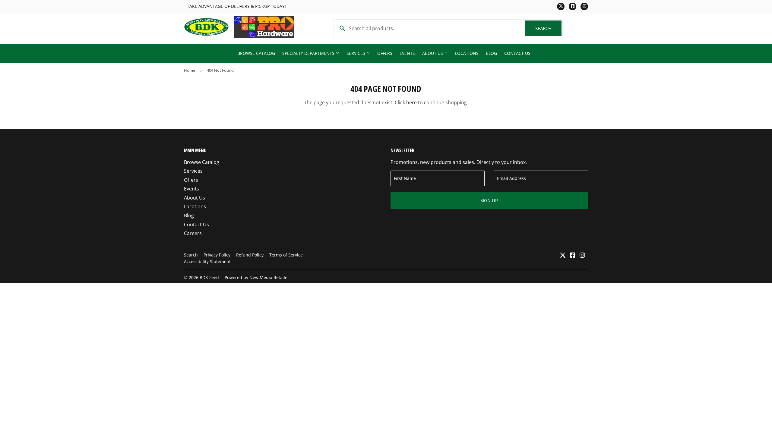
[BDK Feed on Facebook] (572, 255)
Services (356, 53)
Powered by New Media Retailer (257, 277)
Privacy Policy (217, 255)
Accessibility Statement (207, 261)
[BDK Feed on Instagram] (582, 255)
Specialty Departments (309, 53)
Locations (467, 53)
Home (189, 70)
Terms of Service (286, 255)
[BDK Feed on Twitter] (563, 255)
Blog (491, 53)
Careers (193, 233)
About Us (433, 53)
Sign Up (489, 200)
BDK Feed (209, 277)
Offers (384, 53)
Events (407, 53)
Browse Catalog (256, 53)
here (411, 102)
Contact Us (517, 53)
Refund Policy (250, 255)
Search (548, 28)
